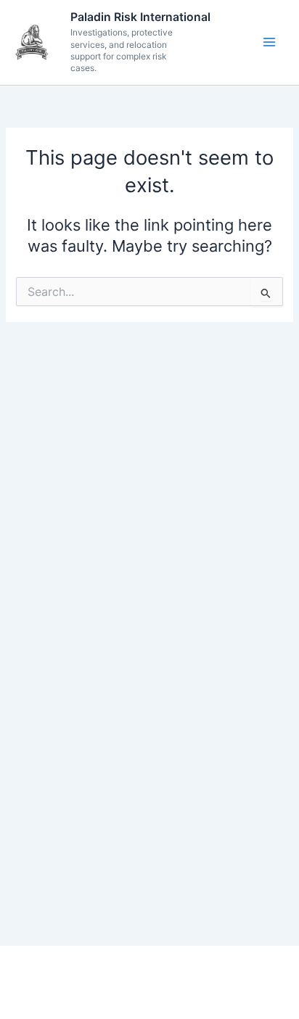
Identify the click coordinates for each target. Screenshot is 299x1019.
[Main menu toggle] (269, 42)
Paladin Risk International (140, 17)
